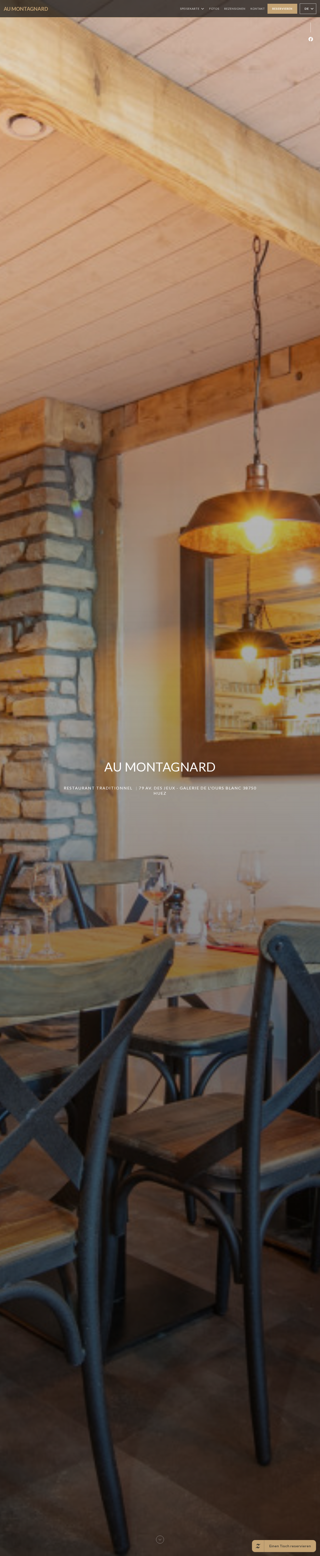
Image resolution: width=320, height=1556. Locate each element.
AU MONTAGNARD (26, 9)
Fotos (214, 8)
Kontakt (257, 8)
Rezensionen (235, 8)
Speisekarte (190, 8)
